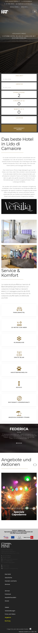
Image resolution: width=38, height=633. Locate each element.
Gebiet (7, 607)
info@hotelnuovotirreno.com (24, 3)
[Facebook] (30, 629)
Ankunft (19, 76)
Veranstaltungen (10, 611)
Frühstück (8, 594)
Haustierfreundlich (10, 597)
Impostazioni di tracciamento (10, 568)
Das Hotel (8, 574)
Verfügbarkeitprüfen (19, 129)
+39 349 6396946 (27, 1)
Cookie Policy (5, 566)
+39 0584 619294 (9, 3)
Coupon (19, 118)
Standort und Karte (11, 581)
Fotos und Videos (10, 614)
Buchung (7, 621)
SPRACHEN (24, 7)
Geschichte (8, 578)
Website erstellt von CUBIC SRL (28, 631)
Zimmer (7, 591)
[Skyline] (6, 546)
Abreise (19, 84)
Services (7, 584)
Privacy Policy (5, 565)
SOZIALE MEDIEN (14, 7)
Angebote (8, 617)
